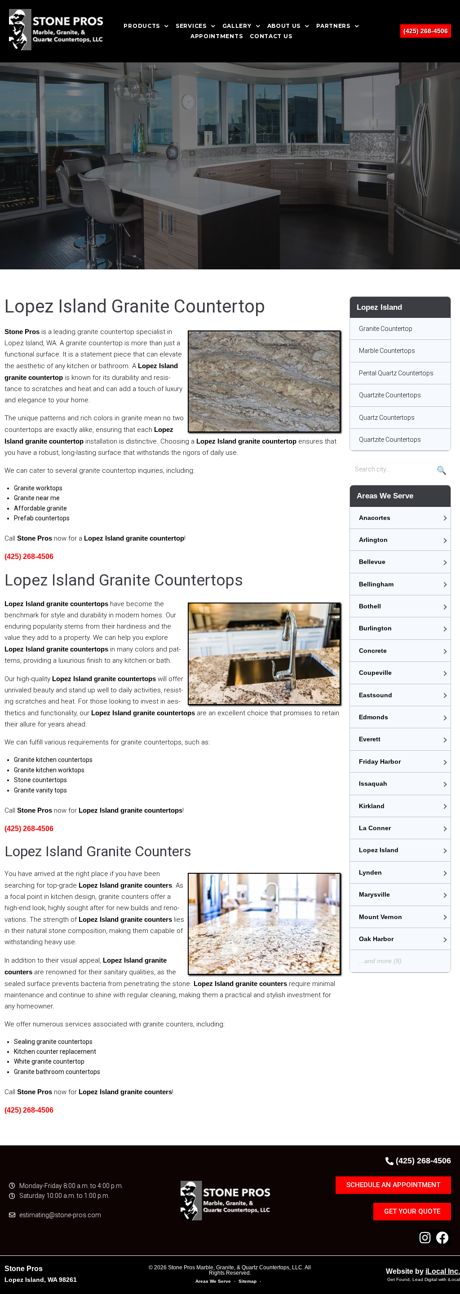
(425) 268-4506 (425, 31)
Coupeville (375, 672)
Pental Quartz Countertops (396, 373)
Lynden (370, 872)
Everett (369, 739)
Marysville (374, 894)
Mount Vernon (380, 916)
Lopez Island (378, 850)
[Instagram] (425, 1237)
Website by (423, 1271)
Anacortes (374, 517)
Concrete (373, 650)
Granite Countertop (385, 328)
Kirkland (372, 806)
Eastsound (375, 695)
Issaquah (373, 783)
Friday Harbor (380, 761)
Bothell (370, 606)
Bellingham (376, 584)
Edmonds (373, 717)
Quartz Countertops (387, 417)
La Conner (375, 828)
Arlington (373, 539)
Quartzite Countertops (390, 395)
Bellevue (372, 561)
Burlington (375, 628)
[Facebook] (442, 1237)
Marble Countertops (387, 350)
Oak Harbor (376, 938)
